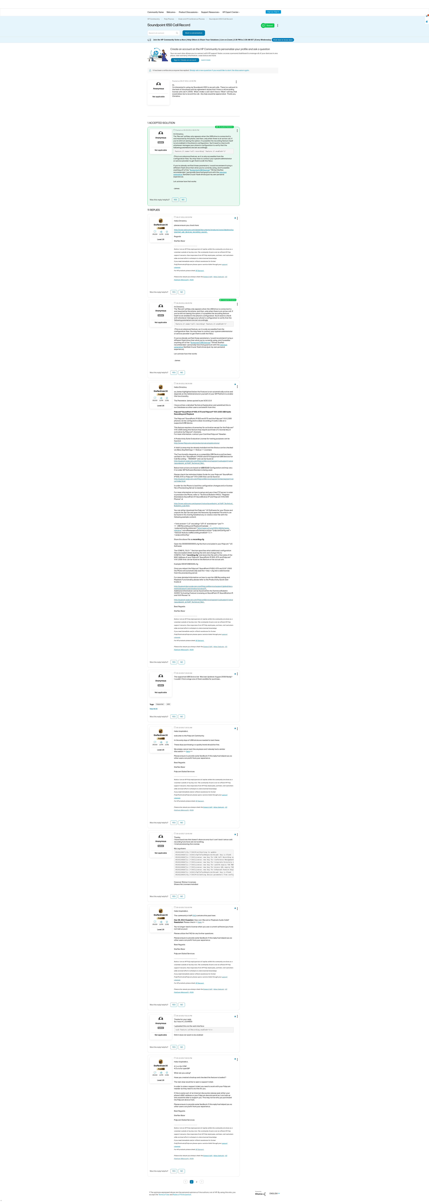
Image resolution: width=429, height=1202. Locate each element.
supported (159, 704)
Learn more (205, 60)
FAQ (194, 915)
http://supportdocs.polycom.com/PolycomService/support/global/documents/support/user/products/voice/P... (203, 587)
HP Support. (200, 270)
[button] (236, 81)
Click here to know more (282, 40)
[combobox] (163, 33)
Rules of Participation (182, 1194)
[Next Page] (201, 1182)
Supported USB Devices (200, 170)
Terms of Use (164, 1194)
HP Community (153, 19)
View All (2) (153, 709)
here (188, 751)
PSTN (191, 280)
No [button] (183, 200)
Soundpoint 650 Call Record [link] (220, 19)
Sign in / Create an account (185, 60)
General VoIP (208, 277)
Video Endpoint (218, 277)
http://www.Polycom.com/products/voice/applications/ (197, 443)
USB (168, 704)
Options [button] (279, 25)
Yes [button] (175, 200)
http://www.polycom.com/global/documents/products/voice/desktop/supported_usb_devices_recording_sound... (203, 231)
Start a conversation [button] (193, 33)
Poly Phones (169, 19)
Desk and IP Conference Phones (191, 19)
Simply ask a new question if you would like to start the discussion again (219, 70)
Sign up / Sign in (273, 12)
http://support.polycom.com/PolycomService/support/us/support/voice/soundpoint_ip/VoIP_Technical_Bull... (203, 462)
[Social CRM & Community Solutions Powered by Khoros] (260, 1193)
